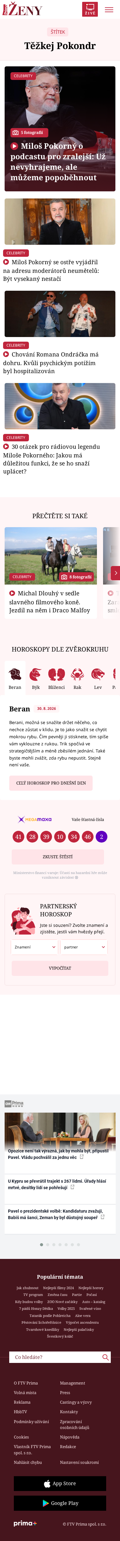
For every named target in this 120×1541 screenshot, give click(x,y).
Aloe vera (82, 1315)
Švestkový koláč (60, 1336)
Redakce (68, 1446)
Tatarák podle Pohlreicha (50, 1315)
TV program (33, 1294)
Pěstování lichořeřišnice (41, 1322)
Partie (77, 1294)
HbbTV (20, 1411)
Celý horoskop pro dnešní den (51, 783)
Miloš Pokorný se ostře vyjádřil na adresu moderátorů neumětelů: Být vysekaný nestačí (51, 270)
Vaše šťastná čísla (88, 819)
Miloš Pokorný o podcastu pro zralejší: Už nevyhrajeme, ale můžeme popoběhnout (58, 161)
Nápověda (69, 1437)
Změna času (57, 1294)
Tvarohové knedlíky (42, 1329)
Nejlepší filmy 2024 (58, 1287)
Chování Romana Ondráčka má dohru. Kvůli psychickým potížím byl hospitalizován (51, 362)
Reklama (22, 1402)
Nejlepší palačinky (79, 1329)
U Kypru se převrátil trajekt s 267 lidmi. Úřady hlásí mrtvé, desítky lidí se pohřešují (57, 1184)
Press (65, 1392)
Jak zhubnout (27, 1287)
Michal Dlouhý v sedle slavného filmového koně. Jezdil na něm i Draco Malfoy (49, 601)
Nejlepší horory (90, 1287)
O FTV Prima (26, 1383)
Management (72, 1383)
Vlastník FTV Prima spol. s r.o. (32, 1450)
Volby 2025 (66, 1308)
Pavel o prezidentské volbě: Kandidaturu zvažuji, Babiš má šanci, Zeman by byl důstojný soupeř (55, 1214)
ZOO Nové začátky (62, 1301)
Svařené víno (90, 1308)
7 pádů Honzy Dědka (36, 1308)
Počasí (91, 1294)
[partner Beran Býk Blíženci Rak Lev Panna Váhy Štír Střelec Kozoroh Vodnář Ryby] (84, 947)
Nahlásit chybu (28, 1462)
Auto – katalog (93, 1301)
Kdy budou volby (29, 1301)
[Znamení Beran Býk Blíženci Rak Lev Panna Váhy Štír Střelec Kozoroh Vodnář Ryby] (34, 947)
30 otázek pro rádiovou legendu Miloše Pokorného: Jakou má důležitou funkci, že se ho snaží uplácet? (51, 459)
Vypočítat (60, 968)
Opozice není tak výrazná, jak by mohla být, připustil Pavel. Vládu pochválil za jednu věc (58, 1154)
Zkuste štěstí (58, 857)
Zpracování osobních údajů (74, 1425)
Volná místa (25, 1392)
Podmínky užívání (31, 1421)
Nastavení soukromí (79, 1462)
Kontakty (69, 1411)
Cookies (21, 1437)
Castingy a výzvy (76, 1402)
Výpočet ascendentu (82, 1322)
